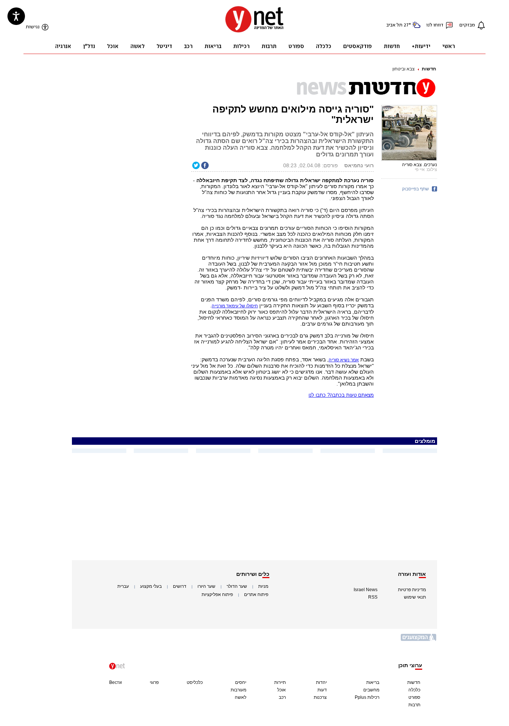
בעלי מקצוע (151, 586)
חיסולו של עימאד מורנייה (235, 305)
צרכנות (320, 697)
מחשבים (371, 689)
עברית (123, 586)
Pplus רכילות (367, 697)
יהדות (321, 682)
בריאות (372, 682)
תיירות (280, 682)
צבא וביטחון (403, 69)
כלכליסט (195, 682)
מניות (263, 586)
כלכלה (414, 689)
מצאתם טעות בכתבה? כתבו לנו (341, 395)
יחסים (240, 682)
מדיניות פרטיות (412, 589)
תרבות (414, 704)
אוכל (281, 689)
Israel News (365, 589)
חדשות (429, 69)
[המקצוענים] (419, 640)
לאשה (240, 697)
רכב (282, 697)
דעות (322, 689)
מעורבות (238, 689)
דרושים (179, 586)
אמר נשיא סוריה (344, 359)
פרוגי (154, 682)
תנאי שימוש (415, 597)
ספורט (414, 697)
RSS (372, 597)
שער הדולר (237, 586)
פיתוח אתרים (256, 594)
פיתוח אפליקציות (217, 594)
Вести (115, 682)
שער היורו (206, 586)
